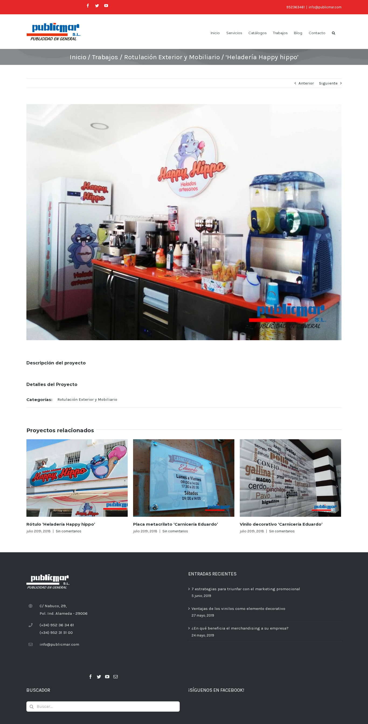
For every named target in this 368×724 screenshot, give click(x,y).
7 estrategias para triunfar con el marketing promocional (246, 588)
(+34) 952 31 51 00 (56, 632)
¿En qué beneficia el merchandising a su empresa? (240, 628)
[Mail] (115, 676)
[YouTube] (107, 676)
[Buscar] (333, 32)
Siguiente (328, 83)
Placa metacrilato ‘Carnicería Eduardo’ (68, 524)
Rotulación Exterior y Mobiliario (87, 399)
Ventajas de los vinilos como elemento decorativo (238, 608)
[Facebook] (90, 676)
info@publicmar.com (325, 7)
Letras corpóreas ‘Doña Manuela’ (276, 524)
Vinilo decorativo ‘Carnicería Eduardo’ (174, 524)
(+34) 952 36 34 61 (57, 625)
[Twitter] (99, 676)
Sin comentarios (68, 531)
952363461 (295, 7)
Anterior (306, 83)
